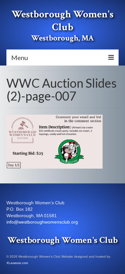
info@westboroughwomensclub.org (42, 222)
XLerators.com (17, 263)
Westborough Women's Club (62, 21)
